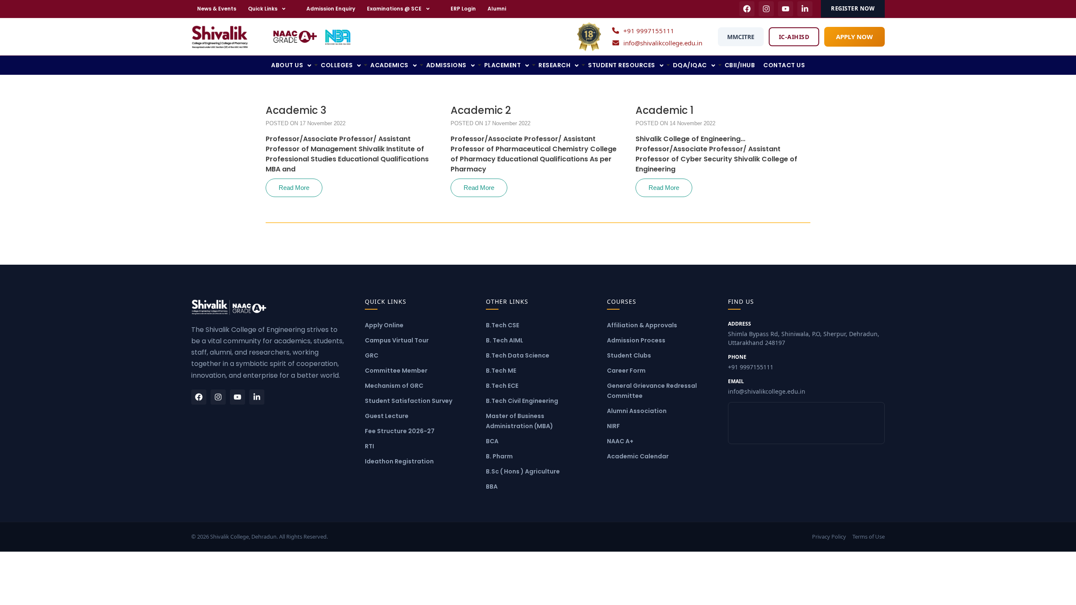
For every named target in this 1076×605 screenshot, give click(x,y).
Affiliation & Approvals (642, 325)
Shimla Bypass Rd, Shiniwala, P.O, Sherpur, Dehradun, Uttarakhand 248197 (803, 333)
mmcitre (740, 37)
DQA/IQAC (690, 65)
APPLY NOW (854, 36)
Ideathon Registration (399, 461)
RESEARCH (554, 65)
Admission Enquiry (330, 8)
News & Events (216, 8)
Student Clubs (629, 355)
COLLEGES (337, 65)
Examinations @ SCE (394, 8)
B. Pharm (499, 456)
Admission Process (636, 340)
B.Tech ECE (502, 385)
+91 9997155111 (648, 30)
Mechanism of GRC (394, 385)
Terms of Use (868, 536)
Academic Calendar (638, 456)
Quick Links (262, 8)
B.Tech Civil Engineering (522, 401)
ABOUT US (287, 65)
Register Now (853, 8)
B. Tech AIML (504, 340)
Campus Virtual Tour (397, 340)
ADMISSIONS (446, 65)
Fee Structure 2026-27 (400, 431)
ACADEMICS (389, 65)
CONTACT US (784, 65)
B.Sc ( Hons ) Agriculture (523, 471)
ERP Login (463, 8)
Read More (294, 187)
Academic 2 (481, 110)
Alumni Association (637, 411)
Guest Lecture (387, 416)
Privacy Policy (829, 536)
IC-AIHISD (794, 37)
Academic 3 (296, 110)
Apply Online (384, 325)
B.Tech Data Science (517, 355)
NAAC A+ (620, 441)
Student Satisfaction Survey (408, 401)
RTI (369, 446)
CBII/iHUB (740, 65)
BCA (492, 441)
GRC (371, 355)
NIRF (613, 426)
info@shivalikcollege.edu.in (662, 43)
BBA (492, 486)
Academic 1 (665, 110)
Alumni (497, 8)
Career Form (626, 370)
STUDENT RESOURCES (621, 65)
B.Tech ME (501, 370)
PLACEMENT (502, 65)
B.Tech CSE (502, 325)
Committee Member (396, 370)
